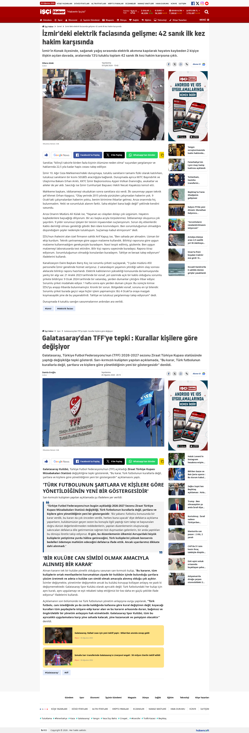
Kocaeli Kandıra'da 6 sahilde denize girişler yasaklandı (197, 270)
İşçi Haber (48, 26)
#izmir (48, 308)
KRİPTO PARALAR (115, 3)
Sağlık (136, 20)
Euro (159, 11)
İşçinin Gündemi (91, 20)
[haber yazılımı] (202, 730)
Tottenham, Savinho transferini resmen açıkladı (195, 180)
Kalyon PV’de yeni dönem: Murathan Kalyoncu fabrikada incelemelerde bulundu (197, 210)
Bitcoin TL (193, 11)
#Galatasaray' (52, 672)
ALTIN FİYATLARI (98, 3)
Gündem (47, 20)
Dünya (123, 20)
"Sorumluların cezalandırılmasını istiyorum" (197, 225)
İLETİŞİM (182, 3)
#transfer (135, 718)
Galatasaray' (83, 718)
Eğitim (148, 20)
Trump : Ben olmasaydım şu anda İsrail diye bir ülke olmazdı (196, 504)
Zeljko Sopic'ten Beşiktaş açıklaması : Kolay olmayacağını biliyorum (196, 489)
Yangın (95, 718)
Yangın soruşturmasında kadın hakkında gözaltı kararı (196, 150)
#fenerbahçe (60, 718)
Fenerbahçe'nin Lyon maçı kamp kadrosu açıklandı (196, 165)
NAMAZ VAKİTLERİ (146, 3)
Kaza (71, 718)
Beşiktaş (161, 718)
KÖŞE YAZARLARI (64, 3)
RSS (45, 730)
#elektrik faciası (65, 308)
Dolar (146, 11)
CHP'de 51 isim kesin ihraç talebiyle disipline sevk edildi (196, 549)
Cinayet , (123, 718)
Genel (59, 26)
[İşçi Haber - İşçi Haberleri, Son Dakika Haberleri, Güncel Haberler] (50, 697)
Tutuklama (46, 718)
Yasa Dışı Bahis (109, 718)
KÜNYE (174, 3)
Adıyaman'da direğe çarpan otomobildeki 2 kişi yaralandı (195, 579)
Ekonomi (73, 20)
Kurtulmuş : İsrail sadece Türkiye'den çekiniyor (196, 519)
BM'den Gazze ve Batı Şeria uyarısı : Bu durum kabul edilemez (196, 474)
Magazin (110, 20)
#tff (66, 672)
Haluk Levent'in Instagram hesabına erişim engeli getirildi (195, 459)
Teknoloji (162, 20)
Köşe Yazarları (180, 20)
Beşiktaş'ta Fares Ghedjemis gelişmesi (196, 195)
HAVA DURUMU (162, 3)
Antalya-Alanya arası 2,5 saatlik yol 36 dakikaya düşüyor (195, 240)
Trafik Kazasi (148, 718)
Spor (60, 20)
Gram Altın (176, 11)
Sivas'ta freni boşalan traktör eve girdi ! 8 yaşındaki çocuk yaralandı (196, 255)
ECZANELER (131, 3)
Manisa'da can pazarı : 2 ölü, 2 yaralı (195, 534)
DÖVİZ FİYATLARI (81, 3)
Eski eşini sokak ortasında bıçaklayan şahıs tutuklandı (196, 564)
